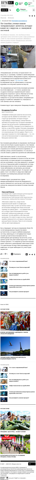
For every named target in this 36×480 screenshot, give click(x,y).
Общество (3, 17)
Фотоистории (4, 309)
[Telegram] (32, 16)
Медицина (11, 17)
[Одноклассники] (34, 16)
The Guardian (19, 80)
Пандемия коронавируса (19, 21)
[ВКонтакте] (30, 16)
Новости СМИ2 (4, 304)
